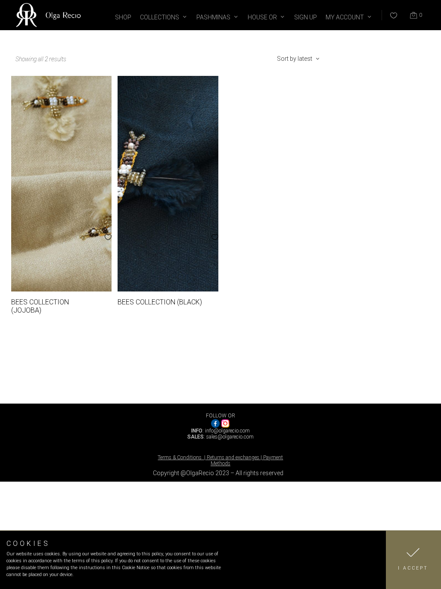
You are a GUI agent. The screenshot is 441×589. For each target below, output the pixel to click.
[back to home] (49, 23)
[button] (413, 560)
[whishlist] (388, 11)
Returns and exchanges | (235, 457)
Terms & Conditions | (182, 457)
